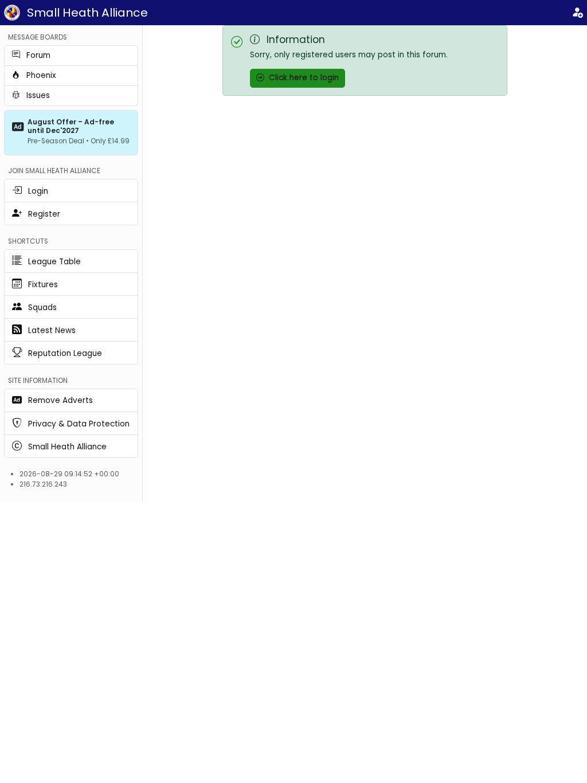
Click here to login (303, 77)
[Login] (577, 13)
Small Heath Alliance (87, 13)
